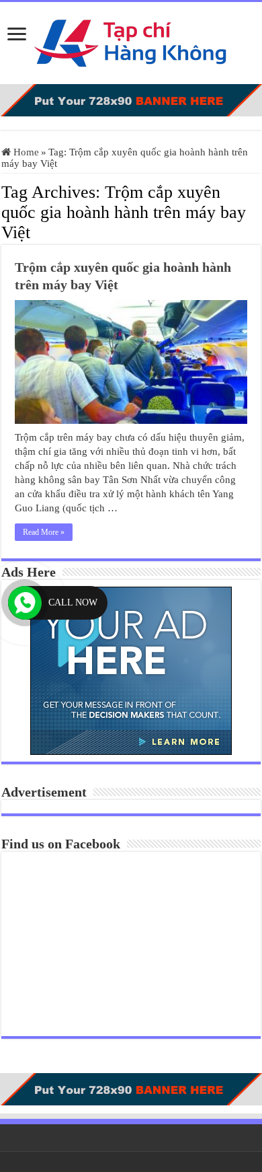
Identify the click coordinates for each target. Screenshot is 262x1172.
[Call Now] (25, 603)
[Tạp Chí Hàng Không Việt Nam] (131, 40)
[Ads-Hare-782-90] (131, 99)
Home (25, 152)
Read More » (43, 532)
